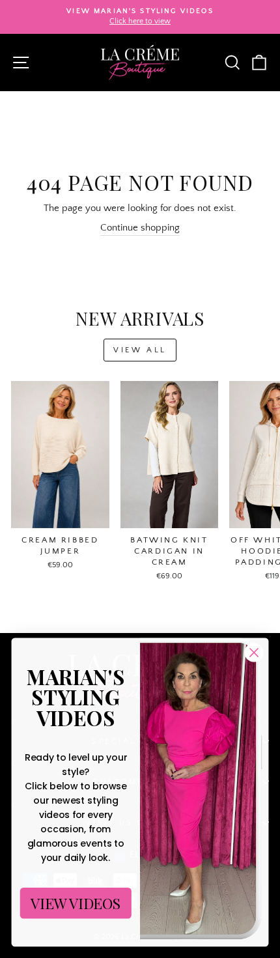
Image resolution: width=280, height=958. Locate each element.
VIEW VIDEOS (76, 903)
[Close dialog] (254, 653)
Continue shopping (140, 228)
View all (140, 350)
